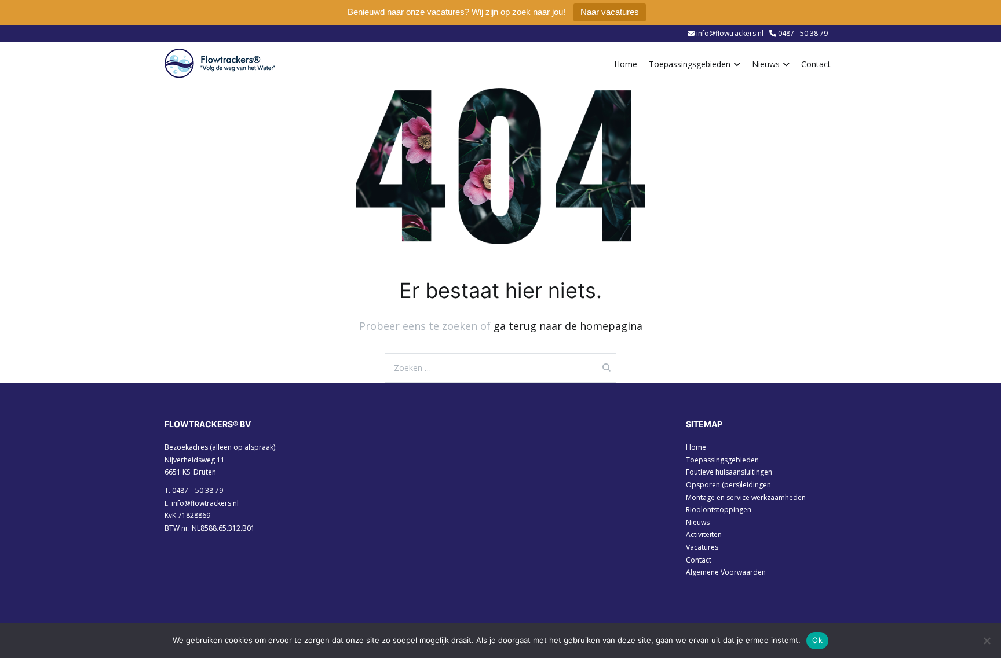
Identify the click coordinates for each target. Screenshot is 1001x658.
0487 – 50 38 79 (197, 490)
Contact (816, 63)
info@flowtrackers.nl (205, 503)
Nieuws (766, 63)
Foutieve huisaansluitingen (729, 472)
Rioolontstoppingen (718, 509)
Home (625, 63)
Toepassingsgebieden (689, 63)
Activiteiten (704, 534)
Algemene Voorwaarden (726, 572)
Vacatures (702, 547)
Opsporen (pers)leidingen (728, 485)
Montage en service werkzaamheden (746, 497)
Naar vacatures (609, 12)
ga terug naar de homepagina (568, 326)
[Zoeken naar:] (500, 368)
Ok (817, 640)
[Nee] (986, 640)
